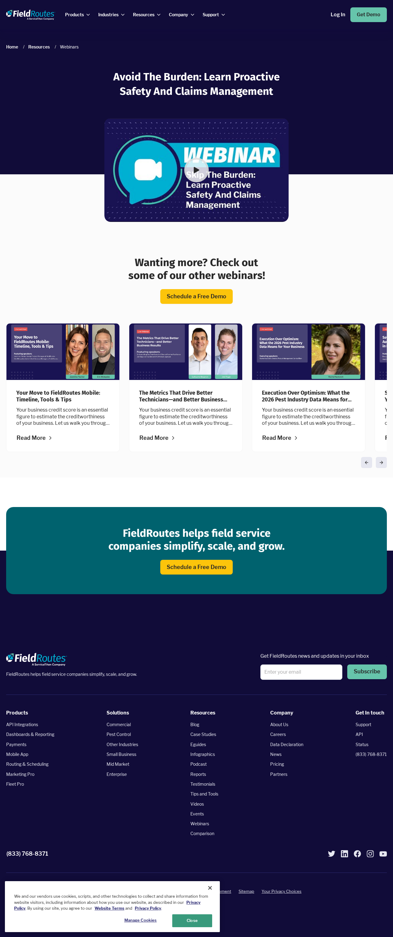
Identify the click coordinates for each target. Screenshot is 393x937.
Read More (31, 438)
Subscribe (367, 671)
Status (362, 744)
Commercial (119, 724)
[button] (196, 170)
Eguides (198, 744)
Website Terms (109, 908)
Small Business (121, 754)
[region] (112, 906)
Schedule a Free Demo (196, 296)
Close (192, 920)
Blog (194, 724)
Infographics (202, 754)
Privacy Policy (148, 908)
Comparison (202, 833)
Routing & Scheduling (27, 764)
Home (12, 46)
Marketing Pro (20, 774)
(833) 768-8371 (371, 754)
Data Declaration (286, 744)
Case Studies (203, 734)
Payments (16, 744)
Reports (198, 774)
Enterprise (117, 774)
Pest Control (119, 734)
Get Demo (368, 14)
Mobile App (17, 754)
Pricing (277, 764)
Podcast (198, 764)
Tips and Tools (204, 793)
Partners (278, 774)
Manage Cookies (140, 920)
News (276, 754)
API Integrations (22, 724)
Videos (197, 804)
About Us (279, 724)
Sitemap (246, 891)
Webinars (199, 823)
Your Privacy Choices (282, 891)
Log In (338, 14)
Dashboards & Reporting (30, 734)
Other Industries (122, 744)
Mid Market (118, 764)
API (359, 734)
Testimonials (202, 784)
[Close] (210, 888)
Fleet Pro (15, 784)
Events (197, 813)
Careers (278, 734)
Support (363, 724)
